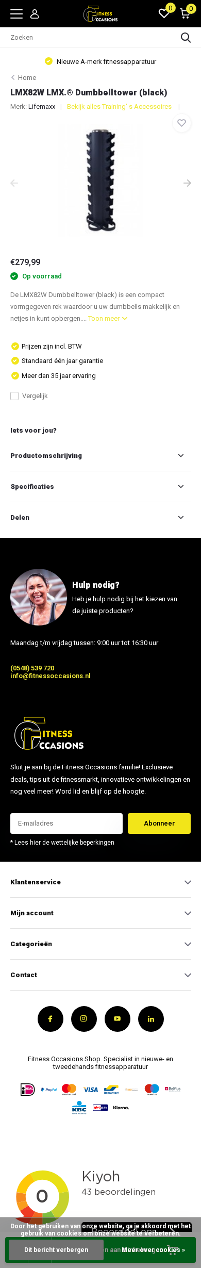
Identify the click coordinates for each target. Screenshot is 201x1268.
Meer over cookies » (153, 1250)
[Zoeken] (186, 37)
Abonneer (159, 823)
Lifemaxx (41, 106)
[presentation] (14, 184)
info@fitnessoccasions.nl (50, 676)
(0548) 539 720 (32, 668)
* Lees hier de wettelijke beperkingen (62, 842)
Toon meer (104, 318)
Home (27, 77)
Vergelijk (35, 396)
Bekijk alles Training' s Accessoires (120, 106)
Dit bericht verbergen (56, 1250)
